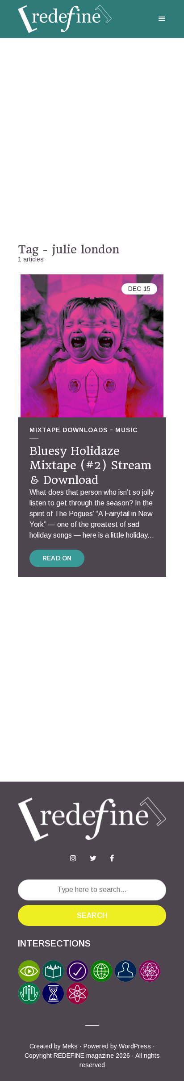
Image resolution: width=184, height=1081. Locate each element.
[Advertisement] (92, 140)
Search (92, 915)
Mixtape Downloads (68, 429)
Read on (56, 558)
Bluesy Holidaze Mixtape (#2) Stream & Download (90, 465)
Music (126, 429)
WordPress (135, 1046)
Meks (70, 1046)
